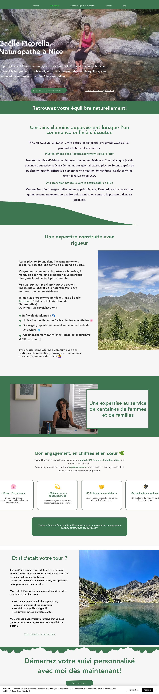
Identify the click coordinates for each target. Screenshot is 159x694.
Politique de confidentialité (19, 691)
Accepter (147, 690)
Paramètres (133, 690)
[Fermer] (156, 690)
